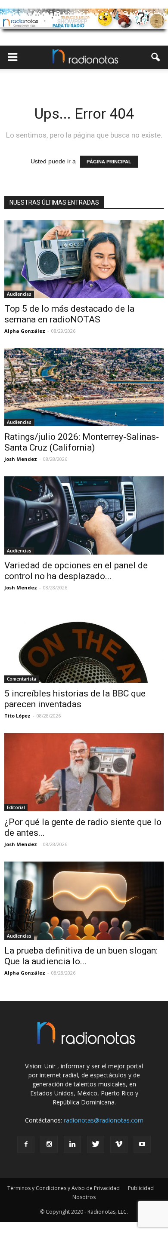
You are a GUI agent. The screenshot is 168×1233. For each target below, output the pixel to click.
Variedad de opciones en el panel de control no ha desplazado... (76, 570)
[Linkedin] (72, 1144)
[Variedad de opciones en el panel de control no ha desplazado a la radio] (84, 515)
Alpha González (24, 331)
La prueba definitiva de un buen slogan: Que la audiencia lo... (81, 955)
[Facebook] (25, 1144)
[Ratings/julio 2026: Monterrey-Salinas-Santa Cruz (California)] (84, 387)
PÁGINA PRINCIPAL (109, 161)
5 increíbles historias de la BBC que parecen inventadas (75, 698)
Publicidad (141, 1188)
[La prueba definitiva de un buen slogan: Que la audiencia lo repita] (84, 900)
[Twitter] (95, 1144)
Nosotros (84, 1197)
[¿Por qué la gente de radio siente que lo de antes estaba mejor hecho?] (84, 772)
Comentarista (21, 679)
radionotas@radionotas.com (103, 1120)
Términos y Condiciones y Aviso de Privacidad (63, 1188)
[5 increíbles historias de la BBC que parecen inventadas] (84, 644)
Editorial (16, 807)
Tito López (17, 715)
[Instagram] (49, 1144)
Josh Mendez (20, 459)
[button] (156, 57)
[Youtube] (142, 1144)
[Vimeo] (119, 1144)
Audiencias (19, 294)
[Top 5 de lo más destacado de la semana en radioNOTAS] (84, 259)
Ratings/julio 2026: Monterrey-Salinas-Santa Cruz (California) (81, 442)
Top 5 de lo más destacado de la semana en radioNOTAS (69, 314)
